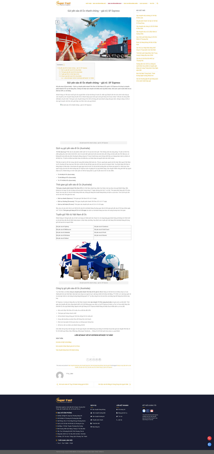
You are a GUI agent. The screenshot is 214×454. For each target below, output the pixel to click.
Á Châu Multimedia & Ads (84, 451)
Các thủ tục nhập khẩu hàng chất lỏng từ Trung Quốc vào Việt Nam (146, 49)
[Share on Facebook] (87, 359)
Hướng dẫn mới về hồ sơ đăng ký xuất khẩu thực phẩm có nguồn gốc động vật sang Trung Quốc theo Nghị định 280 (147, 67)
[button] (64, 65)
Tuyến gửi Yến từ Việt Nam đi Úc (69, 74)
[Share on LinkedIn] (99, 359)
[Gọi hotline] (209, 438)
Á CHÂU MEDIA (72, 451)
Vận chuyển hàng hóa (85, 365)
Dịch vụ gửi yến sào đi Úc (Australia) (70, 70)
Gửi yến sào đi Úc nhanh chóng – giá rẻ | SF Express (72, 68)
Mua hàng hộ (95, 427)
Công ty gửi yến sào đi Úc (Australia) (70, 76)
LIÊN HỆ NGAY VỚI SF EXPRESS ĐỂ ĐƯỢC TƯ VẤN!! (77, 78)
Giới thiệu (89, 3)
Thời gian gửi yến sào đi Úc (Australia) (70, 72)
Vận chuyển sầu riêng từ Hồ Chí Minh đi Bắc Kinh (147, 27)
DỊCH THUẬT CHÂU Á (97, 451)
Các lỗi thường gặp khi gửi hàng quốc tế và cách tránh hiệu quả (147, 80)
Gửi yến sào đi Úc (83, 367)
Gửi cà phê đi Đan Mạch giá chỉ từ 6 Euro (68, 346)
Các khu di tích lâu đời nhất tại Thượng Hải (145, 59)
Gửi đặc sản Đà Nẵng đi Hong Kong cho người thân (113, 384)
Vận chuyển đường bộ (99, 3)
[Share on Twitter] (90, 359)
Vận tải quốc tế (107, 365)
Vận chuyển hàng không (98, 409)
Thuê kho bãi (95, 423)
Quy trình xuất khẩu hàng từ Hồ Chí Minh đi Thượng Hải (146, 38)
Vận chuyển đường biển (130, 3)
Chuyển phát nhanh (98, 420)
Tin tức (152, 3)
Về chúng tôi (121, 409)
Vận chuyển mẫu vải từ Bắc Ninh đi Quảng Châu (146, 33)
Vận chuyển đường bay (114, 3)
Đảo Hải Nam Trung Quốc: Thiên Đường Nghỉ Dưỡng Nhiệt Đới (145, 74)
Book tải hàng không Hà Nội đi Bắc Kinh (146, 43)
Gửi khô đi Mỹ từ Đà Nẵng (63, 342)
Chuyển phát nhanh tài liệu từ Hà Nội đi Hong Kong (146, 22)
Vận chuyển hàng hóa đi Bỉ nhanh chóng (67, 350)
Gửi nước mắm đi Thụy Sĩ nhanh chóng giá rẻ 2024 (73, 384)
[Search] (157, 3)
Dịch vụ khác (143, 3)
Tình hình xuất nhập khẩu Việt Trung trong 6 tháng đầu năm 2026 (146, 54)
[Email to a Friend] (93, 359)
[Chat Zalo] (209, 444)
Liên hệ (120, 420)
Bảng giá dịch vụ (122, 413)
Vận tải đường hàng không (97, 365)
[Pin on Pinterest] (96, 359)
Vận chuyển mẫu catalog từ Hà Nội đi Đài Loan (146, 17)
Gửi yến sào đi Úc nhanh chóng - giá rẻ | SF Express (100, 367)
